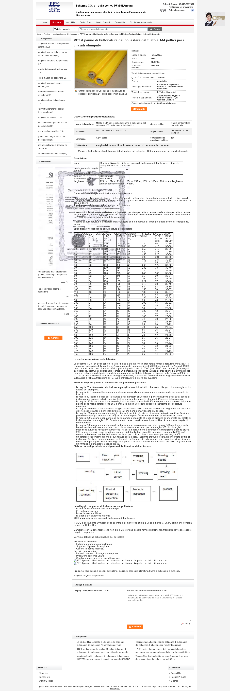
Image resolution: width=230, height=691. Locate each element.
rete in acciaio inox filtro (48, 131)
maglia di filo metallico (48, 117)
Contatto (140, 109)
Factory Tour (85, 22)
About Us (70, 22)
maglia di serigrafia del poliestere (53, 61)
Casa (39, 34)
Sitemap (174, 681)
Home (44, 22)
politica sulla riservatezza (50, 686)
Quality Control (103, 22)
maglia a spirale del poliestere (51, 100)
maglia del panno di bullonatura (65, 34)
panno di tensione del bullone (103, 571)
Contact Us (120, 22)
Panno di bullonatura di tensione (164, 571)
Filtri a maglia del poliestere (50, 78)
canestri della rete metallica (50, 153)
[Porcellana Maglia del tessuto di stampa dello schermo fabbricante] (54, 6)
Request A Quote (178, 677)
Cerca (157, 29)
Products (57, 22)
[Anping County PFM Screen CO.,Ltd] (192, 10)
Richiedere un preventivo (181, 7)
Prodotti (47, 34)
